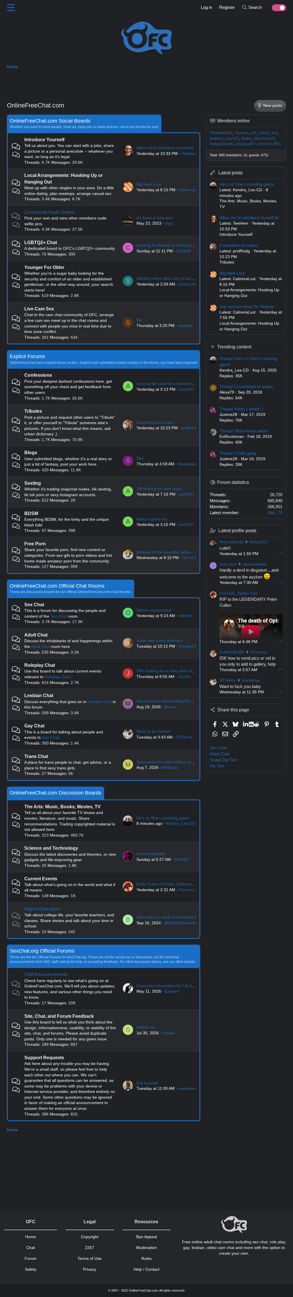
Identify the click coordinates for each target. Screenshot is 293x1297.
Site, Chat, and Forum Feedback (59, 1016)
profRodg (189, 428)
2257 (89, 1247)
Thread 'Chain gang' (238, 453)
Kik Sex (217, 765)
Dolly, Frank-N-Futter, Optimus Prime (169, 884)
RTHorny (184, 737)
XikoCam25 (264, 138)
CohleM (184, 251)
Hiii (139, 320)
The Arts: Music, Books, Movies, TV (62, 806)
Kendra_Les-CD (180, 823)
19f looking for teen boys (158, 488)
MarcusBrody (231, 542)
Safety (30, 1269)
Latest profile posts (237, 530)
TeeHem (189, 153)
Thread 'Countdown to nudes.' (247, 386)
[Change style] (275, 7)
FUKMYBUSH (231, 652)
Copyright (89, 1236)
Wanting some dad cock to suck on (167, 278)
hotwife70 (187, 646)
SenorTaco (192, 557)
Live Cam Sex (39, 308)
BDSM (31, 513)
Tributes (33, 411)
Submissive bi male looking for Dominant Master (180, 762)
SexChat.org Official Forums (42, 951)
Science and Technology (51, 848)
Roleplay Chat (39, 665)
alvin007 (186, 389)
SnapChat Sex (223, 759)
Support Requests (44, 1057)
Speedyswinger (192, 464)
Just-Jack (228, 564)
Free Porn (35, 543)
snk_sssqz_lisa (264, 132)
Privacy (89, 1269)
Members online (233, 120)
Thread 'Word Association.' (244, 430)
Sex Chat (34, 604)
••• (280, 553)
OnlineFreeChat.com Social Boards (50, 121)
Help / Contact (146, 1269)
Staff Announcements (46, 974)
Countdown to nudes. (155, 422)
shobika (185, 325)
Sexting (32, 483)
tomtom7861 (269, 143)
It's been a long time (154, 217)
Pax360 (181, 859)
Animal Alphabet (151, 853)
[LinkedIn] (246, 724)
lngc (169, 223)
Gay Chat (34, 725)
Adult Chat (35, 634)
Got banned (147, 1083)
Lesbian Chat (38, 695)
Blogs (30, 452)
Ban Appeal (146, 1236)
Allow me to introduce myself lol (164, 147)
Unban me (145, 1027)
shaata (169, 1033)
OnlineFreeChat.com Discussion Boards (55, 793)
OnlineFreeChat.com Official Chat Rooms (57, 586)
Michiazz (170, 767)
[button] (10, 8)
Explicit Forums (27, 356)
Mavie (170, 707)
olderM (185, 615)
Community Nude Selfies (49, 212)
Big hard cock (148, 184)
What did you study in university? (166, 917)
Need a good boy (152, 519)
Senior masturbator (153, 610)
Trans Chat (36, 756)
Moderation (146, 1247)
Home (30, 1236)
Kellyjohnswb (221, 143)
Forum (31, 1258)
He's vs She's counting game (162, 818)
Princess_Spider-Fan (238, 593)
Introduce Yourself (44, 139)
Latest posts (230, 172)
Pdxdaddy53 (221, 132)
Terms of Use (90, 1258)
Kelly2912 (259, 542)
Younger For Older (44, 267)
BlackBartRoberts (180, 923)
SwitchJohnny (191, 284)
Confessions (38, 375)
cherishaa (251, 680)
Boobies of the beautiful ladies (163, 552)
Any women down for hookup (246, 306)
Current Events (40, 878)
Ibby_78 (275, 512)
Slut (139, 458)
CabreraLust (190, 189)
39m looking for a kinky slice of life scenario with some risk (189, 671)
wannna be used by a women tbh (166, 383)
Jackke (184, 676)
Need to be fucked (153, 731)
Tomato (241, 132)
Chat (30, 1247)
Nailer (246, 138)
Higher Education (42, 909)
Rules (146, 1258)
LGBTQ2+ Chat (40, 242)
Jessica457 (245, 143)
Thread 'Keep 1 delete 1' (241, 408)
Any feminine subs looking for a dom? (170, 701)
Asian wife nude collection (159, 640)
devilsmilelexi (255, 564)
